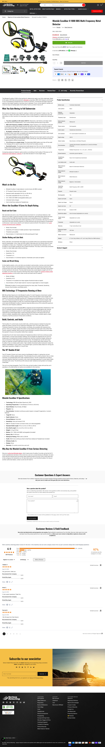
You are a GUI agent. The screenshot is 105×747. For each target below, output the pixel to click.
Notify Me (70, 42)
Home (4, 17)
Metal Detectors (68, 27)
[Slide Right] (74, 1)
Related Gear (52, 90)
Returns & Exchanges (73, 702)
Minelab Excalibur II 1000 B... (40, 17)
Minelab (58, 27)
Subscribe (42, 673)
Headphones (40, 711)
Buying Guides (71, 718)
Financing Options (72, 713)
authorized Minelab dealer (15, 453)
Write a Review (39, 559)
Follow (5, 1)
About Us (70, 698)
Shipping (54, 37)
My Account (55, 698)
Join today (64, 90)
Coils (38, 709)
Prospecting (40, 715)
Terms (31, 678)
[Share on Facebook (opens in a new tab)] (7, 582)
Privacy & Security (72, 707)
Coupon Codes (72, 705)
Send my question (32, 518)
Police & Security (41, 726)
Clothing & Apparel (42, 722)
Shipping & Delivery (73, 700)
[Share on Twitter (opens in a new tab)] (9, 582)
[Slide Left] (31, 1)
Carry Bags (40, 707)
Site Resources (71, 711)
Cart (53, 702)
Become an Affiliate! (57, 705)
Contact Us (71, 709)
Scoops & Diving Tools (43, 718)
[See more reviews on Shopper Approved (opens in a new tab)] (12, 582)
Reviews (42, 90)
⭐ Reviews (71, 715)
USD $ (10, 737)
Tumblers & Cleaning (42, 724)
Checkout (55, 700)
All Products (40, 698)
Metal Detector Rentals (43, 728)
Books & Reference (42, 705)
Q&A (35, 90)
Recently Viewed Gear (77, 90)
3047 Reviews (11, 554)
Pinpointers (40, 702)
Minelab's (26, 100)
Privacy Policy (39, 678)
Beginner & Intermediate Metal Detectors (19, 17)
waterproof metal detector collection (12, 153)
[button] (83, 5)
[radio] (52, 548)
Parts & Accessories (42, 713)
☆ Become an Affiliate (97, 11)
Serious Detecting (11, 742)
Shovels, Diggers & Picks (44, 720)
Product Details (26, 90)
